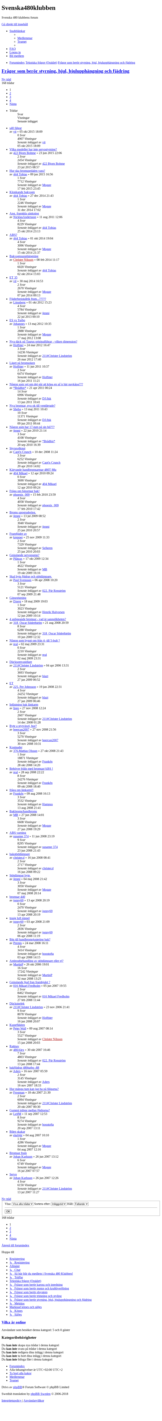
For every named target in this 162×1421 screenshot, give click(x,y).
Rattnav (14, 1046)
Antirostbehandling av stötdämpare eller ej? (36, 960)
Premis (17, 943)
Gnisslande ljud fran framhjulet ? (29, 982)
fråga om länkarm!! (21, 790)
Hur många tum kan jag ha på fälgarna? (34, 1089)
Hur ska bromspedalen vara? (27, 170)
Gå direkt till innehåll (15, 24)
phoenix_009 (21, 494)
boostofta (48, 953)
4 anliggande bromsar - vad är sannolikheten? (37, 619)
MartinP (18, 964)
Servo (13, 1174)
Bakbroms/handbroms (23, 811)
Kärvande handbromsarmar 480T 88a (32, 469)
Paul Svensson (22, 580)
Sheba (17, 409)
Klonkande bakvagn (22, 192)
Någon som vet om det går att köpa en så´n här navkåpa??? (46, 384)
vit (14, 131)
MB (44, 569)
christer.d (18, 857)
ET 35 (13, 277)
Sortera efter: (42, 1203)
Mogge (46, 185)
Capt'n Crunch (22, 452)
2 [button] (10, 93)
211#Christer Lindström (57, 355)
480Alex (18, 1049)
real (15, 644)
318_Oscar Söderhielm (27, 622)
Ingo (16, 708)
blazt (45, 676)
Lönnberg (19, 302)
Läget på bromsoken (22, 363)
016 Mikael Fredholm (26, 985)
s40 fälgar (15, 128)
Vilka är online (14, 1322)
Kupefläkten (17, 1025)
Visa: (8, 1203)
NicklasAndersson (24, 217)
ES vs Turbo (17, 320)
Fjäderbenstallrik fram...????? (27, 299)
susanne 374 (21, 836)
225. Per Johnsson (24, 686)
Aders (17, 1071)
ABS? (13, 234)
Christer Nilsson (23, 259)
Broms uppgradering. (22, 512)
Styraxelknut (17, 448)
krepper (18, 537)
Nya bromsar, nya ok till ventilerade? (32, 405)
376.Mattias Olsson (25, 751)
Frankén (47, 761)
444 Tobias (20, 174)
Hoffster (18, 345)
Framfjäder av (18, 533)
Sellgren (47, 548)
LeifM (17, 1114)
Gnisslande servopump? (24, 555)
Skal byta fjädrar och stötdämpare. (30, 576)
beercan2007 (21, 729)
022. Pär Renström (54, 590)
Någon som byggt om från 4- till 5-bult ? (34, 640)
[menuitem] (24, 38)
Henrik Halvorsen (53, 612)
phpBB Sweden (41, 1393)
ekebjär (17, 1135)
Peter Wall (19, 1028)
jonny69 (18, 900)
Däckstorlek (16, 1003)
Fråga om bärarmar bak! (24, 491)
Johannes (19, 323)
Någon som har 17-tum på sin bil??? (32, 427)
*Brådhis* (19, 388)
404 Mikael (20, 473)
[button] (13, 104)
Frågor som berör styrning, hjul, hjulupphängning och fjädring (65, 71)
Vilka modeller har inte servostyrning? (33, 149)
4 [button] (10, 100)
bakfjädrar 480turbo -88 (24, 1067)
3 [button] (10, 96)
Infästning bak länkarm (23, 704)
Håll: (70, 1203)
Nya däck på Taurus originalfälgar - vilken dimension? (43, 341)
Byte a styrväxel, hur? (23, 726)
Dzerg (17, 601)
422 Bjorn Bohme (24, 153)
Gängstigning (17, 597)
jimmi (45, 313)
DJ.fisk (46, 398)
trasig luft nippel (19, 918)
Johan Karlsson (22, 1156)
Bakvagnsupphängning (23, 256)
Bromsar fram (18, 1153)
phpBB (17, 1387)
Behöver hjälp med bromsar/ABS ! (31, 768)
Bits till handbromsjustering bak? (29, 939)
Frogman (18, 1092)
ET (11, 683)
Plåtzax (17, 558)
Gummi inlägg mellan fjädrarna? (29, 1110)
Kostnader (15, 747)
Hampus (47, 804)
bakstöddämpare (19, 854)
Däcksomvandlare (20, 662)
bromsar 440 (17, 896)
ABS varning (17, 832)
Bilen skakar (17, 1131)
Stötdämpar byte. (20, 875)
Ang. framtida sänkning (24, 213)
